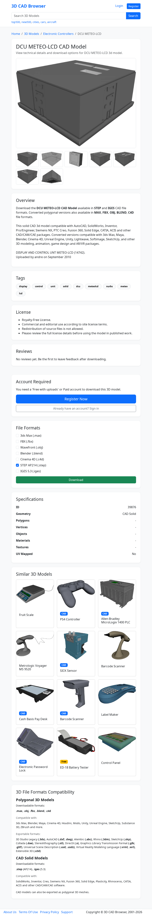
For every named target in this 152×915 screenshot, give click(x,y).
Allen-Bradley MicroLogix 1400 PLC (115, 620)
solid (65, 286)
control (39, 286)
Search (133, 16)
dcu (78, 286)
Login (119, 6)
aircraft (51, 22)
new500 (26, 22)
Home (15, 34)
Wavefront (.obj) (31, 447)
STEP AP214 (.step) (33, 465)
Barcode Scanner (113, 666)
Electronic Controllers (58, 34)
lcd (20, 293)
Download (76, 480)
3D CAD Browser (28, 6)
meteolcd (93, 286)
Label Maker (109, 715)
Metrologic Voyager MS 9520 (33, 667)
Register (133, 6)
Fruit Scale (26, 615)
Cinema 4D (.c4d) (32, 459)
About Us (10, 912)
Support (67, 912)
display (23, 286)
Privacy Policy (49, 912)
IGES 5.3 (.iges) (30, 471)
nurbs (109, 286)
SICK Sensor (68, 671)
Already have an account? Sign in (76, 408)
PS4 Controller (70, 619)
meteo (124, 286)
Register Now (76, 398)
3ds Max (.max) (30, 435)
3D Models (31, 34)
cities (36, 22)
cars (43, 22)
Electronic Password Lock (33, 768)
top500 (15, 22)
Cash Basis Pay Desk (33, 719)
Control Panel (110, 763)
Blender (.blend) (31, 453)
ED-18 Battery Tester (74, 767)
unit (53, 286)
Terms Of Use (28, 912)
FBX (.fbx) (26, 441)
